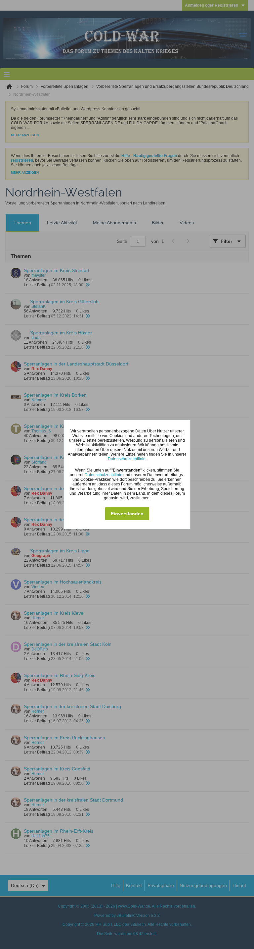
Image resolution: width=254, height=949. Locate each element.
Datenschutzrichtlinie (127, 459)
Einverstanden (127, 513)
